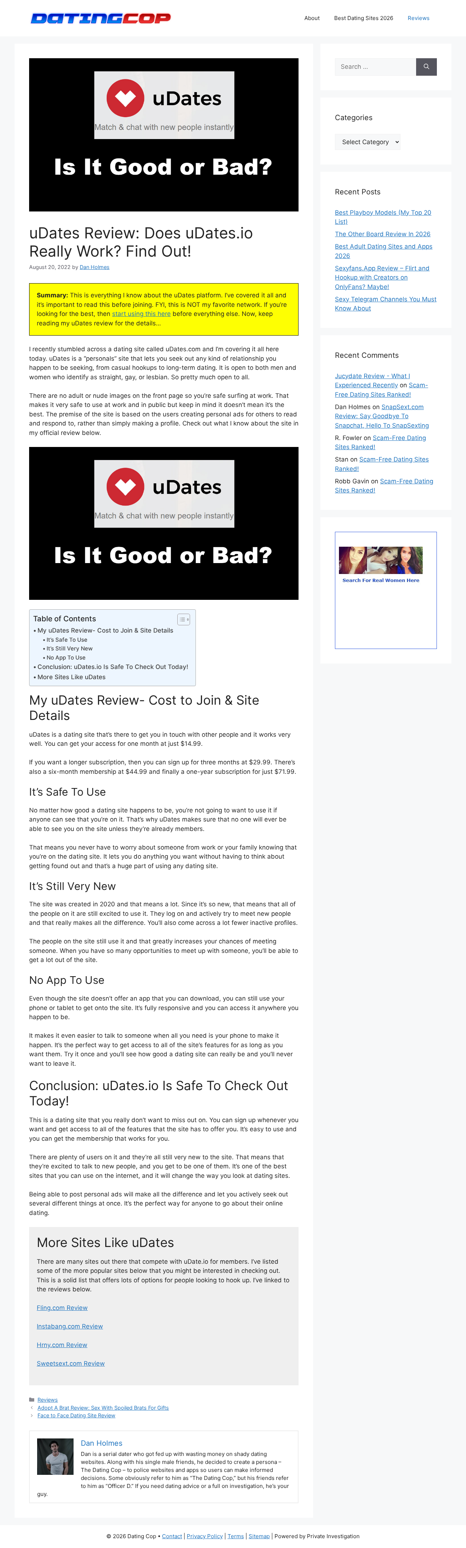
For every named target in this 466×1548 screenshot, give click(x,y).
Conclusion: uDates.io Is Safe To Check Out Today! (112, 666)
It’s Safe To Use (67, 639)
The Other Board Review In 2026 (383, 234)
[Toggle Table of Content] (180, 619)
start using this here (141, 313)
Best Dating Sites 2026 (363, 18)
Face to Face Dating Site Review (76, 1415)
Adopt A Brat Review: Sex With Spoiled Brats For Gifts (103, 1408)
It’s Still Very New (70, 648)
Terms (236, 1536)
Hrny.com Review (62, 1345)
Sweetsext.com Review (71, 1363)
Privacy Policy (205, 1536)
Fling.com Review (62, 1307)
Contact (172, 1536)
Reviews (419, 18)
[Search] (426, 67)
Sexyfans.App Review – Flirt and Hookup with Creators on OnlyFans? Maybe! (382, 277)
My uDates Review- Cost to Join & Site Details (105, 630)
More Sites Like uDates (71, 677)
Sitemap (259, 1536)
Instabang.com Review (70, 1326)
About (312, 18)
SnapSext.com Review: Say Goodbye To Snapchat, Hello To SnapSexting (382, 416)
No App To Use (66, 657)
